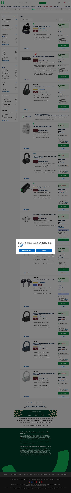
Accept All (44, 250)
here (21, 244)
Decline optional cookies (26, 250)
